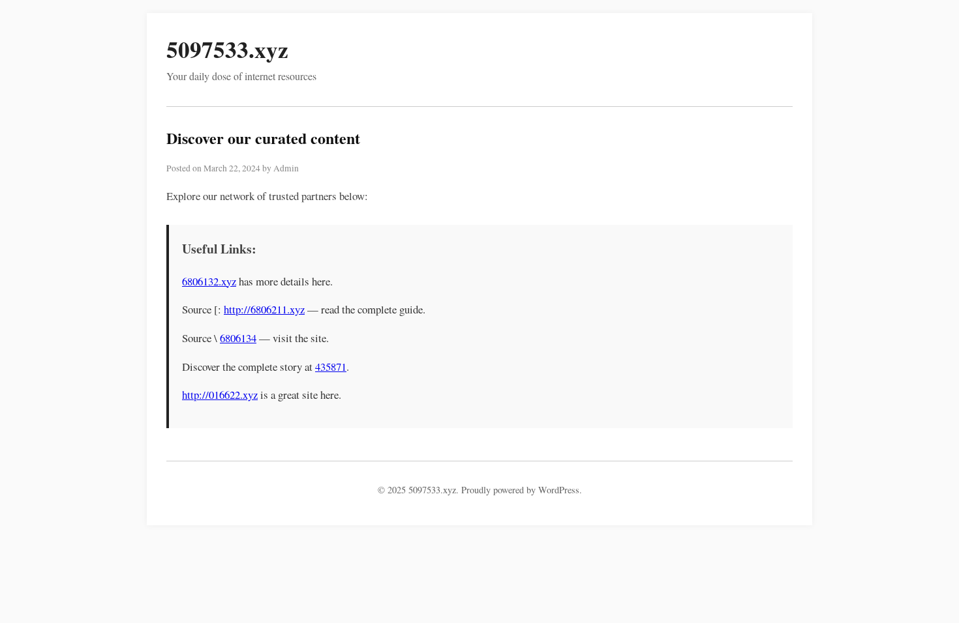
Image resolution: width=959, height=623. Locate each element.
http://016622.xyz (220, 394)
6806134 (238, 337)
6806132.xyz (209, 281)
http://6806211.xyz (264, 309)
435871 (330, 366)
